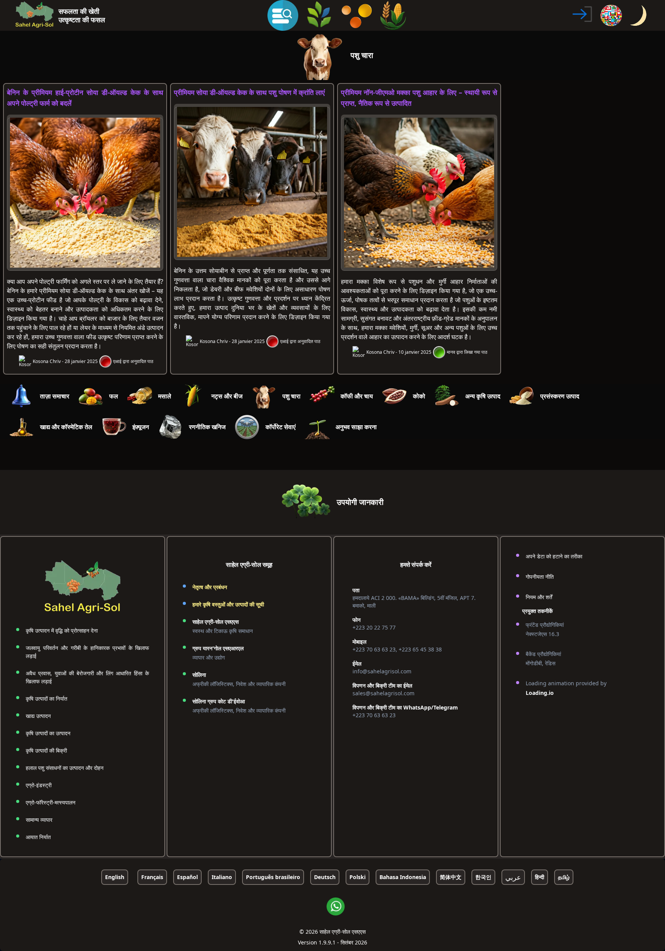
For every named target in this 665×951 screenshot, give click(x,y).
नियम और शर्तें (539, 597)
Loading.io (540, 692)
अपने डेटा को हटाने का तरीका (554, 556)
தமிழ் (564, 877)
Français (152, 877)
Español (187, 877)
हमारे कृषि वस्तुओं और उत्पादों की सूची (228, 604)
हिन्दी (539, 877)
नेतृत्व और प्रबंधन (209, 587)
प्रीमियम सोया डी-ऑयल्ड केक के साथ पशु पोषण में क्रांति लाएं (249, 92)
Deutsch (325, 877)
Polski (357, 877)
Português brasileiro (273, 877)
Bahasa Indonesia (402, 877)
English (114, 877)
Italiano (222, 877)
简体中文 (450, 877)
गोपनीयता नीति (540, 576)
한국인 (483, 877)
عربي (513, 877)
